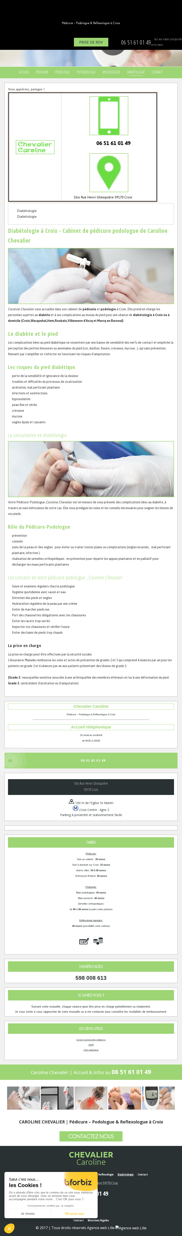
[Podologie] (57, 1098)
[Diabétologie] (158, 1098)
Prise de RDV (91, 42)
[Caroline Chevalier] (91, 14)
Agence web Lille (101, 1227)
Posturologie (86, 72)
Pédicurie (42, 72)
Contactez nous (91, 1136)
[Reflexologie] (124, 1098)
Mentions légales (98, 1220)
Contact (157, 72)
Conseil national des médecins (91, 1039)
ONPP (91, 1044)
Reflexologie (111, 72)
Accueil (24, 72)
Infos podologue (91, 1049)
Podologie (62, 72)
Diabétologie (136, 72)
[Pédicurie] (23, 1098)
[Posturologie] (91, 1098)
